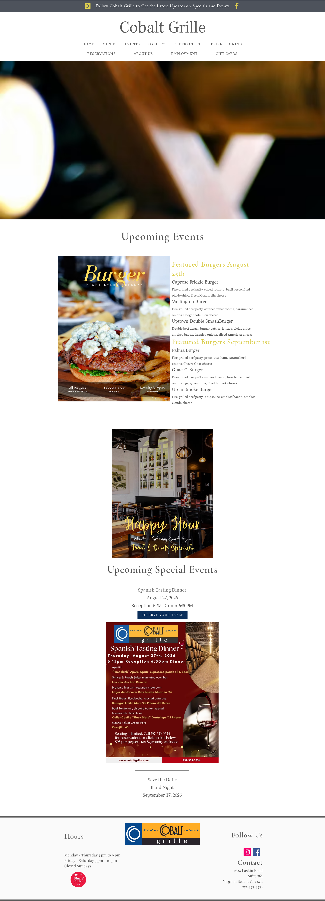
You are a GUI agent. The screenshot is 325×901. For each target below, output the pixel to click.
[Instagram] (247, 852)
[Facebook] (256, 852)
